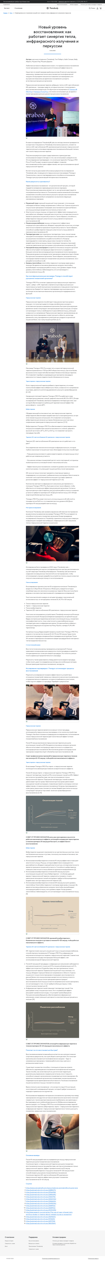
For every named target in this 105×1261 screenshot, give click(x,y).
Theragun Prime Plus (41, 92)
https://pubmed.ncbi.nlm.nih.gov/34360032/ (41, 1199)
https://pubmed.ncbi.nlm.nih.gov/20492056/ (41, 1203)
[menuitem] (6, 8)
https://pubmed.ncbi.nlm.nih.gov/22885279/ (41, 1190)
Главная (5, 13)
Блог (11, 13)
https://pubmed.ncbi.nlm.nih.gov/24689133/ (41, 1205)
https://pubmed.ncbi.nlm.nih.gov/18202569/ (41, 1223)
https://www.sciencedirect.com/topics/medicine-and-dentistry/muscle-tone (52, 1188)
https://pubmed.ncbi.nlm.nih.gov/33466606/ (41, 1201)
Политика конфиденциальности (51, 1258)
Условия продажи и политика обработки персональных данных (64, 1244)
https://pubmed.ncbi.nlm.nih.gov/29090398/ (41, 1210)
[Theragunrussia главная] (52, 8)
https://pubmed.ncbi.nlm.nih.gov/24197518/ (40, 1221)
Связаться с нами (10, 1243)
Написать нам (62, 1)
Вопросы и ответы (34, 1243)
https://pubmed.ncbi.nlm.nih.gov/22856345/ (41, 1194)
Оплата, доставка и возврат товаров (91, 4)
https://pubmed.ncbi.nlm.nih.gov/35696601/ (41, 1217)
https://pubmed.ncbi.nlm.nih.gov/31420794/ (41, 1197)
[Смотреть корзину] (101, 8)
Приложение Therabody (36, 1246)
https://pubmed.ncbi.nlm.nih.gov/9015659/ (40, 1219)
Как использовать (62, 4)
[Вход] (97, 8)
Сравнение (6, 4)
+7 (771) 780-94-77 (81, 1)
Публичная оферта (93, 1258)
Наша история (9, 1240)
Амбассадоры (74, 4)
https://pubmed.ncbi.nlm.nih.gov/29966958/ (41, 1192)
